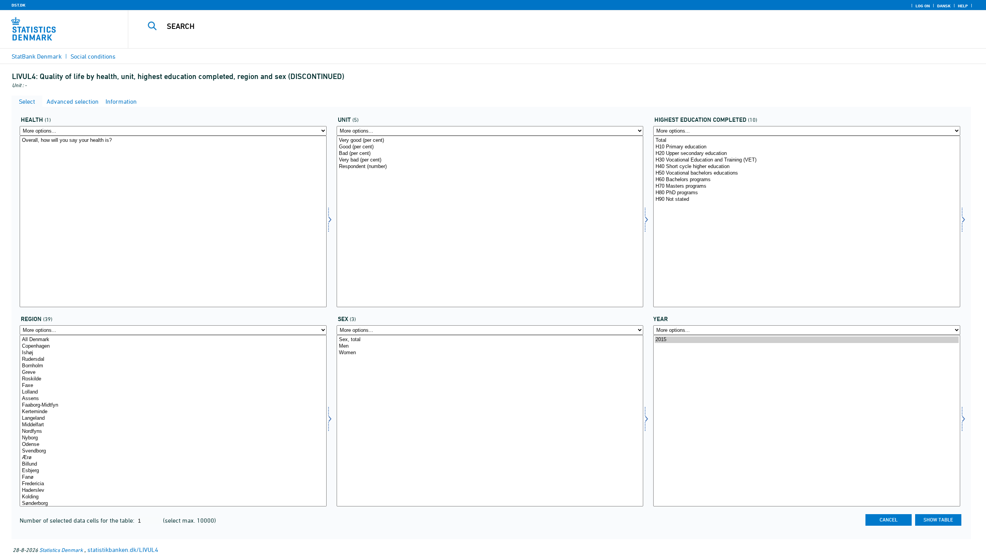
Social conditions (93, 56)
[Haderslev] (173, 490)
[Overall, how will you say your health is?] (173, 140)
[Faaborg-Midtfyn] (173, 405)
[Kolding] (173, 497)
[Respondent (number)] (490, 166)
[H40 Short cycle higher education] (807, 166)
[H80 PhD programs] (807, 193)
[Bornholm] (173, 366)
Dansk (944, 5)
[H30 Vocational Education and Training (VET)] (807, 160)
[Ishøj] (173, 353)
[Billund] (173, 464)
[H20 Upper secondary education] (807, 153)
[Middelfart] (173, 425)
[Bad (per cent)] (490, 153)
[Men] (490, 346)
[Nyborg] (173, 438)
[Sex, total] (490, 339)
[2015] (807, 339)
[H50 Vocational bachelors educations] (807, 173)
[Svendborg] (173, 451)
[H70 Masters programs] (807, 186)
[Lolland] (173, 392)
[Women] (490, 353)
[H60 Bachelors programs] (807, 180)
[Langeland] (173, 418)
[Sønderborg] (173, 503)
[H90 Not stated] (807, 199)
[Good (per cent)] (490, 147)
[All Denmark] (173, 339)
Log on (923, 5)
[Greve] (173, 372)
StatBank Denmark (37, 56)
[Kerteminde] (173, 412)
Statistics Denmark (61, 550)
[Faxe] (173, 385)
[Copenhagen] (173, 346)
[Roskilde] (173, 379)
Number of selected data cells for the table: (78, 520)
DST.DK (18, 5)
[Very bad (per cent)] (490, 160)
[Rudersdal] (173, 359)
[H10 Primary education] (807, 147)
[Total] (807, 140)
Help (963, 5)
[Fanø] (173, 477)
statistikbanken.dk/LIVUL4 (122, 549)
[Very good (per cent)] (490, 140)
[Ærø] (173, 457)
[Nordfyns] (173, 431)
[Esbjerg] (173, 471)
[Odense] (173, 444)
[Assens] (173, 398)
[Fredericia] (173, 484)
